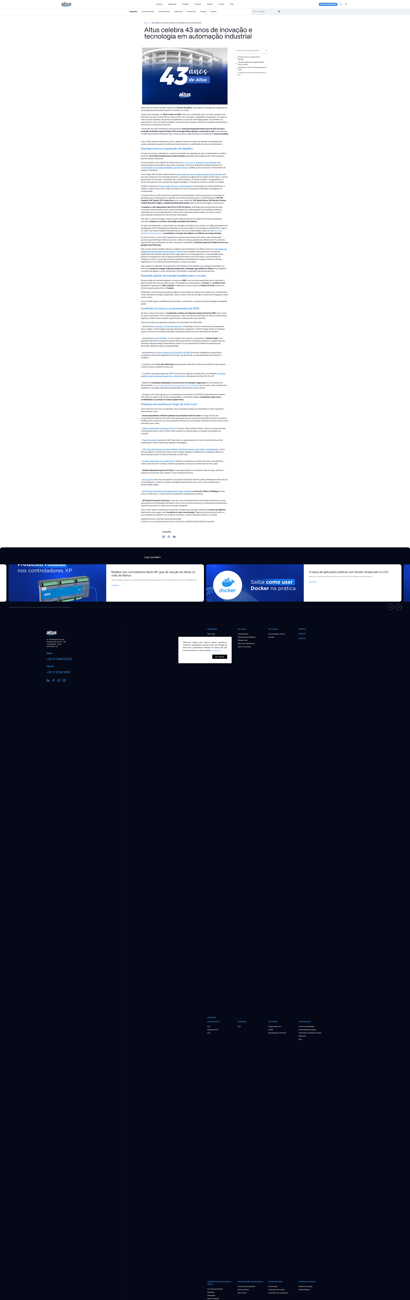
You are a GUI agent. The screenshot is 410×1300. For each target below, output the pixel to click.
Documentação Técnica (276, 634)
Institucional (178, 11)
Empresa (302, 629)
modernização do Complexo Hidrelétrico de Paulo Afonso (164, 168)
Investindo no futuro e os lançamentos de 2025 (252, 68)
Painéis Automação (305, 1286)
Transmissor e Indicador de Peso (310, 1033)
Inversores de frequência (246, 1286)
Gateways (210, 1292)
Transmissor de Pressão (276, 1290)
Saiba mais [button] (216, 650)
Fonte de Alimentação (306, 1026)
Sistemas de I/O (212, 1030)
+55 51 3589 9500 (59, 659)
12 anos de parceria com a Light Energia (174, 186)
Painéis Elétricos (304, 1290)
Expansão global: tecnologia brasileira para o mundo (251, 63)
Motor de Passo (243, 1290)
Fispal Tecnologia (149, 440)
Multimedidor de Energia (307, 1030)
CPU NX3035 (161, 338)
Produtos (203, 11)
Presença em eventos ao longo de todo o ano (252, 74)
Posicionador (272, 1286)
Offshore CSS (242, 640)
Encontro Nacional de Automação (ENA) (158, 461)
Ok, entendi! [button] (219, 657)
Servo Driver (242, 1293)
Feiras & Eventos (164, 11)
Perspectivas (191, 11)
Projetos (213, 11)
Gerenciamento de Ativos (277, 1033)
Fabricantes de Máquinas (246, 637)
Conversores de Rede (215, 1289)
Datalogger (211, 1295)
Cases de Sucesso (147, 11)
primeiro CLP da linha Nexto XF (168, 326)
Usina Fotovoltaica (244, 647)
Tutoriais (271, 637)
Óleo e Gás (211, 634)
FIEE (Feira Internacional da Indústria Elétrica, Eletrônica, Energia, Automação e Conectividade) (180, 449)
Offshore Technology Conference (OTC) (158, 428)
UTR (208, 1033)
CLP (208, 1026)
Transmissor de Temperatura (278, 1293)
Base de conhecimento (328, 4)
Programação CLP (274, 1026)
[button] (341, 4)
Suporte (302, 634)
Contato (302, 638)
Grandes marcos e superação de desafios (249, 58)
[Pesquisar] (279, 11)
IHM (239, 1026)
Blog (231, 4)
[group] (106, 583)
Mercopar (146, 480)
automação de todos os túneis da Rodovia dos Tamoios (199, 174)
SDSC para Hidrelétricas (246, 643)
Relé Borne (302, 1036)
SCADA (270, 1030)
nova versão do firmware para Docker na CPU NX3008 (177, 385)
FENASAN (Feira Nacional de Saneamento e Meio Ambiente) (168, 491)
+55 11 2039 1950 (58, 672)
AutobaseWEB (243, 634)
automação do (200, 162)
